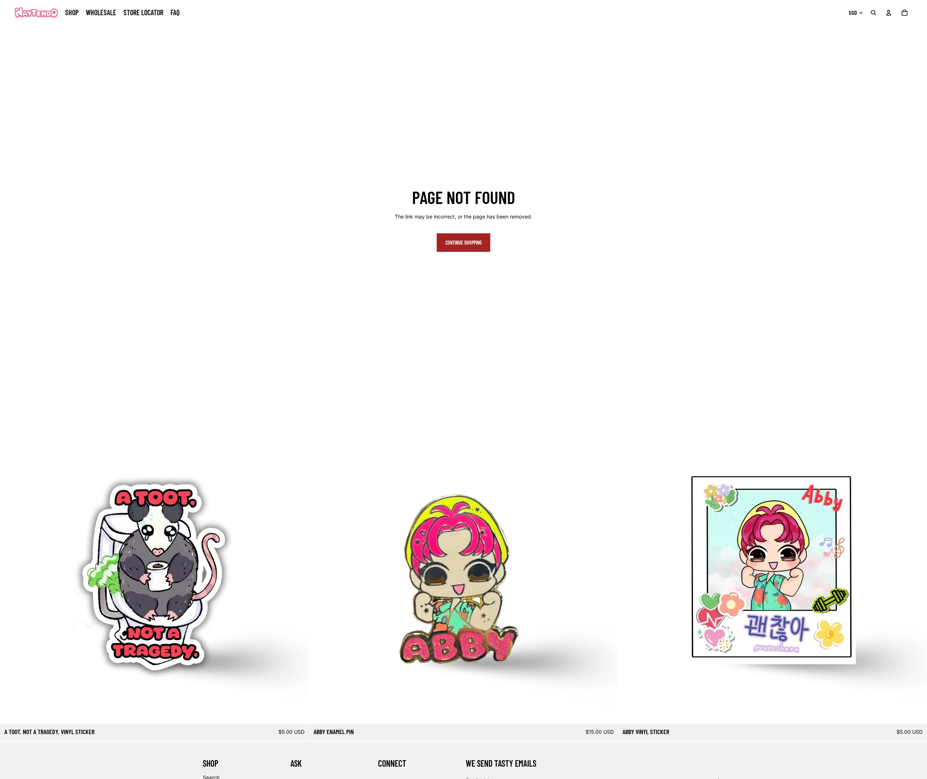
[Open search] (873, 13)
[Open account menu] (889, 13)
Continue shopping (463, 242)
